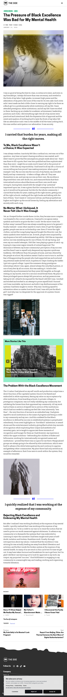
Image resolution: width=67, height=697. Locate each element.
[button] (8, 361)
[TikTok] (21, 666)
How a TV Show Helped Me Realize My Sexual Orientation (12, 611)
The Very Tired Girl (13, 25)
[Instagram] (14, 666)
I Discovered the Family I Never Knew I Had (53, 611)
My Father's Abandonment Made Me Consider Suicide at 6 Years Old (33, 611)
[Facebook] (17, 666)
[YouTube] (24, 666)
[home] (10, 3)
